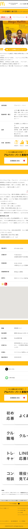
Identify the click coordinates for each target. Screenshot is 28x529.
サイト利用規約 (22, 521)
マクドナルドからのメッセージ (13, 4)
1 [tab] (20, 46)
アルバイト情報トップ (4, 508)
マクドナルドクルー (19, 17)
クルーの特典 (20, 512)
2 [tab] (22, 46)
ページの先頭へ (13, 503)
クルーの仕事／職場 (21, 510)
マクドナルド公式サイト (4, 521)
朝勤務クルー (5, 17)
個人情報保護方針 (14, 521)
